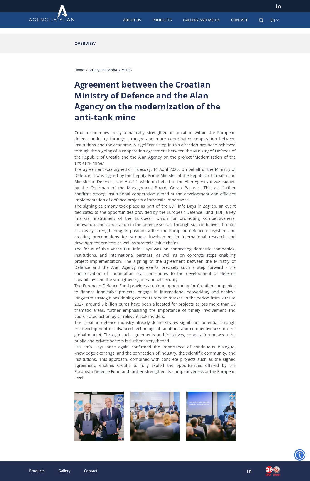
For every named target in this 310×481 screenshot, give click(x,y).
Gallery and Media (201, 19)
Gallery (64, 470)
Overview (85, 43)
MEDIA (126, 69)
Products (162, 19)
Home (79, 69)
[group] (99, 416)
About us (132, 19)
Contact (239, 19)
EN (272, 20)
